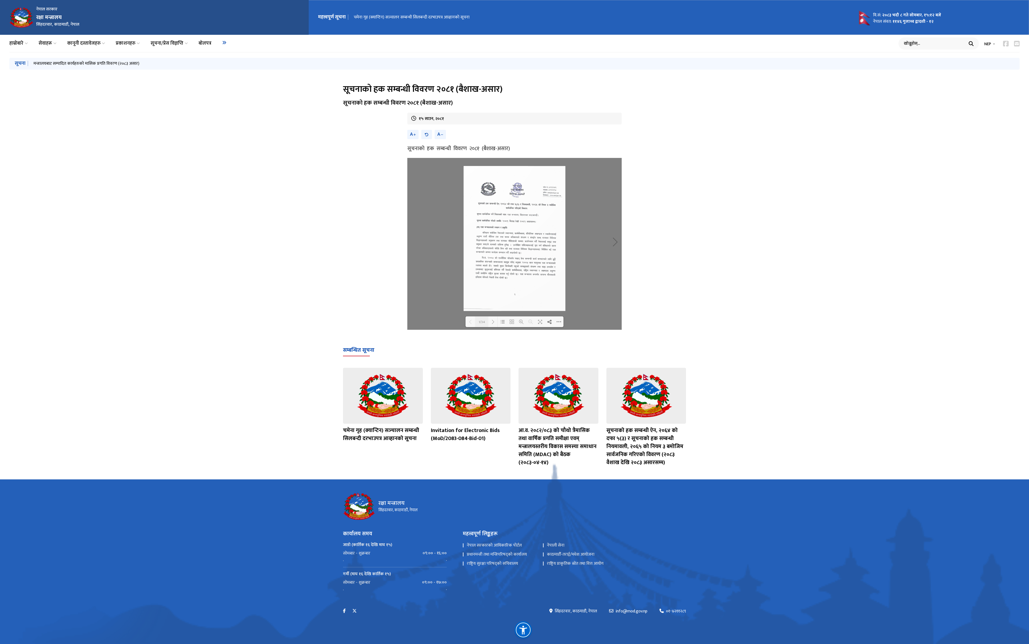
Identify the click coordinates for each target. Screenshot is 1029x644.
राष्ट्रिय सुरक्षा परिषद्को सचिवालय (492, 563)
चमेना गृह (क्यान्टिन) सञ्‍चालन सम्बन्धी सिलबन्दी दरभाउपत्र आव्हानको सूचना (411, 17)
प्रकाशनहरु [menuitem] (125, 43)
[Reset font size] (426, 134)
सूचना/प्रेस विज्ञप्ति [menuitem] (167, 43)
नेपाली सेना (555, 545)
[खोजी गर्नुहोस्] (971, 43)
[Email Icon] (1017, 43)
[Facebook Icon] (1006, 43)
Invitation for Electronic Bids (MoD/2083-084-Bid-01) (465, 434)
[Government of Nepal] (21, 17)
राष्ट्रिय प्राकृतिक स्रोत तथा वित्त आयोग (575, 563)
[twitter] (354, 611)
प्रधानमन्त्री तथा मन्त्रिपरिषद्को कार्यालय (497, 554)
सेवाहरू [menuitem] (45, 43)
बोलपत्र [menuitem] (205, 43)
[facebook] (344, 611)
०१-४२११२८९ (676, 611)
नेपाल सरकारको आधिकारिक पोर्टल (494, 545)
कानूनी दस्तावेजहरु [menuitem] (83, 43)
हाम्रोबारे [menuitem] (16, 43)
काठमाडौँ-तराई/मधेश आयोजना (570, 554)
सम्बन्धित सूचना (358, 350)
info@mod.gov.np (631, 611)
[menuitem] (224, 42)
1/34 (482, 321)
